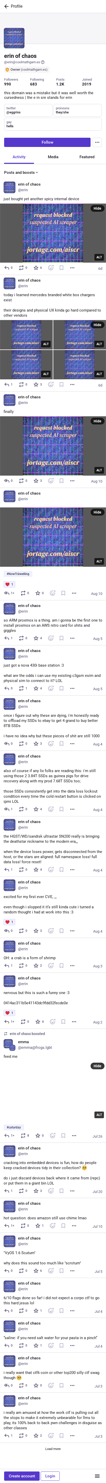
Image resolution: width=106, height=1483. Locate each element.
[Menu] (97, 142)
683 (33, 84)
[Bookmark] (61, 268)
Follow (47, 142)
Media (53, 157)
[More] (72, 268)
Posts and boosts (19, 172)
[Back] (5, 6)
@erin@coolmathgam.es (22, 62)
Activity (19, 157)
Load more (53, 1449)
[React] (51, 268)
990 (7, 84)
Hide (97, 208)
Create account (22, 1476)
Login (50, 1476)
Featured (87, 157)
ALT (99, 257)
